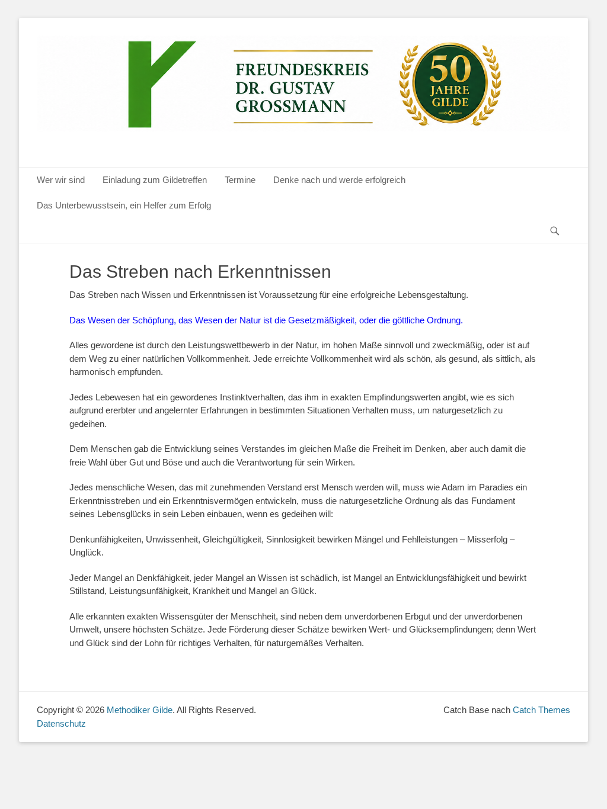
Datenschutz (61, 723)
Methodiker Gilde (139, 710)
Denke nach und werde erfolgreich (339, 180)
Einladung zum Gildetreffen (155, 180)
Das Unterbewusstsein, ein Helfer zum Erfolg (124, 205)
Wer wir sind (61, 180)
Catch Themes (541, 710)
